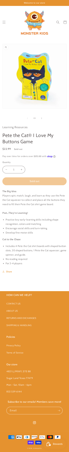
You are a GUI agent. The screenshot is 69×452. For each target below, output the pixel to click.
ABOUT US (12, 310)
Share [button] (9, 271)
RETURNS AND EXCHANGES (21, 318)
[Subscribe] (58, 410)
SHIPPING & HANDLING (18, 325)
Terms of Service (14, 352)
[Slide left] (27, 118)
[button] (4, 22)
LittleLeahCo (37, 448)
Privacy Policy (13, 345)
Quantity (6, 162)
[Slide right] (41, 118)
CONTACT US (13, 303)
